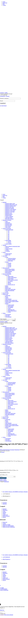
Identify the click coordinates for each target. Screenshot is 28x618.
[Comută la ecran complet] (1, 611)
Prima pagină (2, 449)
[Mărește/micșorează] (0, 611)
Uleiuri (4, 513)
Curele (4, 511)
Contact (4, 5)
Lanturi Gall (5, 514)
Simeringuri (17, 449)
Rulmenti (4, 508)
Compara (2, 614)
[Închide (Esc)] (4, 611)
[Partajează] (3, 611)
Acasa (4, 1)
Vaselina (4, 512)
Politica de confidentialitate (8, 525)
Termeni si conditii (6, 524)
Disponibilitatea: (3, 472)
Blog (4, 4)
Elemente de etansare (10, 449)
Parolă (1, 100)
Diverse (4, 517)
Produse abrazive (6, 516)
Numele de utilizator (4, 98)
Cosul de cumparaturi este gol (6, 93)
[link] (15, 491)
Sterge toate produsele (8, 614)
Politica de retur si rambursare (9, 526)
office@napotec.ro (6, 559)
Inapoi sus (2, 610)
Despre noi (5, 2)
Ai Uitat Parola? (3, 105)
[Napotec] (14, 63)
